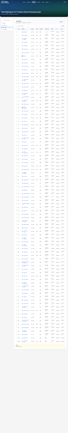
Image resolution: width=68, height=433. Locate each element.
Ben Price (25, 135)
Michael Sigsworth (25, 238)
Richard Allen (25, 35)
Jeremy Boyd (25, 162)
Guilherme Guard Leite (26, 139)
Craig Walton (25, 42)
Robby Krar (25, 234)
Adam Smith (25, 313)
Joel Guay (25, 296)
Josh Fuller (25, 121)
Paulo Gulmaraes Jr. (26, 97)
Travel (43, 2)
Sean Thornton (25, 241)
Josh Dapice (25, 117)
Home (24, 2)
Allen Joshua (25, 128)
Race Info (38, 2)
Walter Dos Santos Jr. (26, 204)
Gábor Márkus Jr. (26, 124)
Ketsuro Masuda (26, 289)
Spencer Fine (25, 207)
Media (47, 2)
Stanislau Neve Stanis (25, 266)
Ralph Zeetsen (25, 49)
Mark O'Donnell (25, 66)
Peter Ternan (25, 62)
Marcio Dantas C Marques (26, 321)
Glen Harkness (25, 183)
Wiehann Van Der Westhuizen (26, 262)
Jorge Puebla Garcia (25, 80)
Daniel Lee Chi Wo (26, 310)
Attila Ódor (25, 210)
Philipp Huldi (25, 45)
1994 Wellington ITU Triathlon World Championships (21, 12)
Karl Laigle (25, 317)
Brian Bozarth (25, 155)
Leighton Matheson (25, 173)
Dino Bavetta (25, 248)
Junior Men (4, 27)
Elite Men (4, 23)
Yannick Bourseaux (25, 108)
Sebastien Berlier (26, 76)
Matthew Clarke (26, 83)
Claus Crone (25, 166)
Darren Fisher (25, 334)
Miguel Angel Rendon (25, 307)
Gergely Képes (25, 179)
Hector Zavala (25, 200)
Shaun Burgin (25, 227)
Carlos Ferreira (25, 111)
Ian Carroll (25, 176)
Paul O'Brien (25, 59)
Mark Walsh (25, 190)
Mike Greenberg (26, 169)
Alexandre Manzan (25, 39)
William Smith (25, 90)
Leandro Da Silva (26, 217)
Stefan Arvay (25, 251)
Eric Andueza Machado (25, 221)
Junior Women (4, 29)
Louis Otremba (25, 300)
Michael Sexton (26, 86)
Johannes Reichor (26, 186)
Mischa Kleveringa (26, 193)
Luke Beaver (25, 337)
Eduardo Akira (25, 293)
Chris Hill (24, 56)
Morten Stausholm (25, 245)
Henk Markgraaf (26, 196)
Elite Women (4, 25)
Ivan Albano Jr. (25, 269)
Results (33, 2)
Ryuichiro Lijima (26, 324)
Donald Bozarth (26, 214)
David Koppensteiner (25, 152)
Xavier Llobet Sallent (25, 94)
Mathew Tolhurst (26, 224)
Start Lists (29, 2)
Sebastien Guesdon (25, 331)
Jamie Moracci (25, 303)
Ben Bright (25, 31)
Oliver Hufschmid (26, 52)
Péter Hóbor (25, 69)
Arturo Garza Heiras (25, 231)
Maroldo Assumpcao (25, 283)
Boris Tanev (25, 276)
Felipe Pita (25, 272)
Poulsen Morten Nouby (26, 286)
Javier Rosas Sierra (25, 341)
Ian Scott (24, 141)
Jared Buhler (25, 148)
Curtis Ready (25, 159)
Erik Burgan (25, 114)
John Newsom (25, 255)
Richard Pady (25, 145)
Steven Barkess (26, 327)
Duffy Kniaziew (25, 279)
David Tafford (25, 258)
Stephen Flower (26, 131)
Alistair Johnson (26, 104)
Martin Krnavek (26, 73)
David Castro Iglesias (25, 101)
